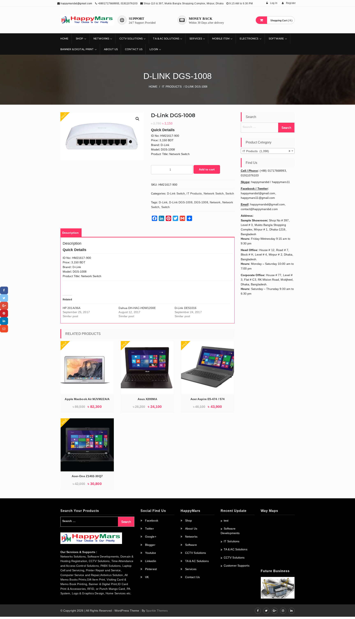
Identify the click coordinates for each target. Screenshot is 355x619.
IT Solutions (231, 541)
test (226, 520)
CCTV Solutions (131, 38)
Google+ (150, 536)
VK (147, 577)
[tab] (70, 232)
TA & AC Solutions (166, 38)
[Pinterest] (4, 313)
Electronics (249, 38)
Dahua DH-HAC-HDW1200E (137, 308)
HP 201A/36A (71, 308)
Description (70, 232)
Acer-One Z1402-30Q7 (87, 476)
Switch (229, 193)
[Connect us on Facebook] (258, 611)
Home (64, 38)
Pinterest (151, 569)
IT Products (172, 86)
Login (154, 49)
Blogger (150, 544)
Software (276, 38)
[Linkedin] (4, 321)
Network (215, 202)
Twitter (149, 528)
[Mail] (4, 328)
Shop (79, 38)
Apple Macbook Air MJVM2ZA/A (87, 399)
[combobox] (268, 151)
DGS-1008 (201, 202)
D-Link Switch (176, 193)
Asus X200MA (147, 399)
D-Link (163, 202)
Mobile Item (220, 38)
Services (195, 38)
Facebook (151, 520)
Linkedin (150, 561)
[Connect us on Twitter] (266, 611)
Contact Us (133, 49)
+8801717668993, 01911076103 (118, 3)
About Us (111, 49)
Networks (101, 38)
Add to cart (207, 169)
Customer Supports (236, 565)
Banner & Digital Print (77, 49)
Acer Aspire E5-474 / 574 (207, 399)
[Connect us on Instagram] (283, 611)
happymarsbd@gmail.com (76, 3)
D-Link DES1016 (185, 308)
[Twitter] (4, 298)
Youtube (150, 552)
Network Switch (214, 193)
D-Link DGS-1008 (180, 202)
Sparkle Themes (156, 610)
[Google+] (4, 305)
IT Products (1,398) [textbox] (266, 151)
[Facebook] (4, 290)
